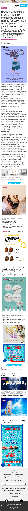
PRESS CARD (19, 490)
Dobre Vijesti (5, 39)
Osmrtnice (17, 493)
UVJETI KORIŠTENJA (9, 490)
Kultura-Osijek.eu (18, 477)
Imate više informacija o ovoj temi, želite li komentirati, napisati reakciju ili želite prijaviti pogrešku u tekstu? (12, 179)
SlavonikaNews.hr (18, 474)
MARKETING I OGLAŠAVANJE (17, 488)
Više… (13, 227)
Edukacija (14, 39)
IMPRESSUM (5, 488)
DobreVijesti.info (8, 474)
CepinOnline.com (8, 477)
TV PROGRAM (9, 493)
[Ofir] (15, 508)
